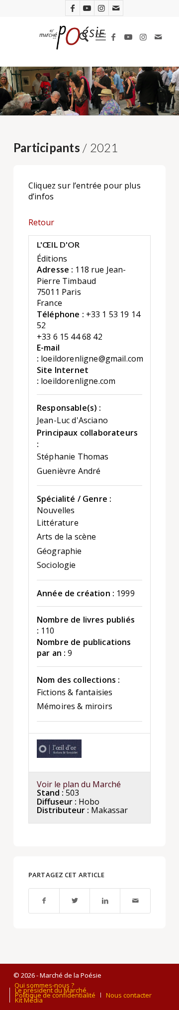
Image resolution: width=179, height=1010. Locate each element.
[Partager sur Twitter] (75, 901)
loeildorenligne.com (78, 380)
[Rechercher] (79, 37)
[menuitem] (79, 37)
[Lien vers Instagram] (101, 7)
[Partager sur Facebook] (44, 901)
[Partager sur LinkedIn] (105, 901)
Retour (41, 222)
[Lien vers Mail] (116, 7)
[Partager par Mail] (135, 901)
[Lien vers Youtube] (87, 7)
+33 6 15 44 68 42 (69, 336)
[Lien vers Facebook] (73, 7)
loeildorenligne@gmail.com (92, 358)
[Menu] (100, 37)
